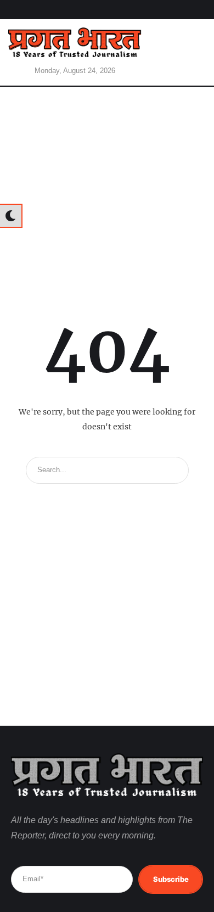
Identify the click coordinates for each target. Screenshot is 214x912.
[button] (189, 52)
